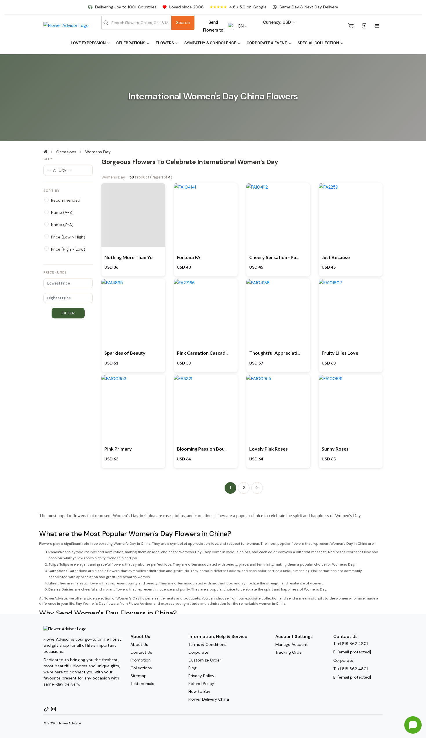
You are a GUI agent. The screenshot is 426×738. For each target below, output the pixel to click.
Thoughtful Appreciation (276, 353)
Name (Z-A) (62, 224)
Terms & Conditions (207, 644)
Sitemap (138, 675)
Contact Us (141, 652)
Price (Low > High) (68, 237)
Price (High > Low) (68, 249)
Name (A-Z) (62, 212)
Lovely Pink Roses (268, 448)
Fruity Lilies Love (340, 353)
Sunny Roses (335, 448)
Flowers (165, 43)
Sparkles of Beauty (124, 353)
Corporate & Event (267, 43)
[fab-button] (413, 725)
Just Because (336, 257)
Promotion (140, 660)
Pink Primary (118, 448)
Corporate (198, 652)
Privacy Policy (201, 675)
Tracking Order (289, 652)
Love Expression (89, 43)
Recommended (65, 200)
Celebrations (131, 43)
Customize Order (204, 660)
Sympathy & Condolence (210, 43)
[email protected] (354, 652)
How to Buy (199, 691)
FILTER (67, 313)
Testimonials (142, 683)
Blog (192, 667)
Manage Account (291, 644)
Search (183, 22)
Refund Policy (201, 683)
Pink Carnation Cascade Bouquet (212, 353)
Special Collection (319, 43)
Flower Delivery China (208, 699)
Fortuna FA (188, 257)
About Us (139, 644)
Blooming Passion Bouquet (206, 448)
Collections (141, 667)
